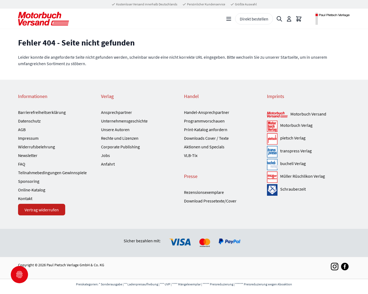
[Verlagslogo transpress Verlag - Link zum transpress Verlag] (272, 151)
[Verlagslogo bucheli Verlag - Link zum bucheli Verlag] (272, 164)
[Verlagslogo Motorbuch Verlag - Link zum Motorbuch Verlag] (272, 126)
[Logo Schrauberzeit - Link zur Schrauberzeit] (272, 189)
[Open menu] (228, 18)
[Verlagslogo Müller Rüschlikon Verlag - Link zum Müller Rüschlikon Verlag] (272, 177)
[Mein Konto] (289, 19)
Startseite (289, 57)
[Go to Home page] (43, 19)
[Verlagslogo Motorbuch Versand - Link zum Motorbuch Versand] (277, 114)
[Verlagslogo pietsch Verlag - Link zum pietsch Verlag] (272, 139)
